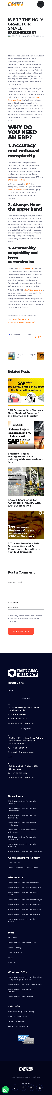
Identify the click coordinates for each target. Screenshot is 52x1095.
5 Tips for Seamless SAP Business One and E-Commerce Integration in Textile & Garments (24, 547)
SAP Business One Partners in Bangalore (22, 838)
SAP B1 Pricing (14, 947)
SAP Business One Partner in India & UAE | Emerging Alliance (25, 978)
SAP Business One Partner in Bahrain (21, 920)
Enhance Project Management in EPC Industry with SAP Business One (25, 458)
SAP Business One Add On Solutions (25, 984)
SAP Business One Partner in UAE (23, 883)
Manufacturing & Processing (21, 1011)
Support (12, 962)
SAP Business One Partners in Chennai (22, 802)
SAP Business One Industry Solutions (20, 990)
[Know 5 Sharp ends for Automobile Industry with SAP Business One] (26, 481)
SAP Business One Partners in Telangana (22, 831)
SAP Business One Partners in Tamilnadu (22, 816)
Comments (16, 335)
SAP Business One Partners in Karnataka (22, 845)
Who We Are (14, 863)
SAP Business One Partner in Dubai (24, 887)
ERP (28, 184)
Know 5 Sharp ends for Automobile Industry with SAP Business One (24, 503)
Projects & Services (17, 1021)
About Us (12, 938)
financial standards (17, 190)
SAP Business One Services (20, 996)
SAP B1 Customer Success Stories (23, 868)
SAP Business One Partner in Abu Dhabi (23, 893)
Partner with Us (15, 952)
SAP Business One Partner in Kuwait (25, 909)
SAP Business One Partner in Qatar (24, 914)
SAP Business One (16, 180)
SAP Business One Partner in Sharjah (25, 899)
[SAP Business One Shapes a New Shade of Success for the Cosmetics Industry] (26, 392)
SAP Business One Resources (22, 943)
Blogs (10, 957)
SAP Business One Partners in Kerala (25, 851)
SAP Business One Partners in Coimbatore (22, 809)
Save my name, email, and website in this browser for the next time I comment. (25, 619)
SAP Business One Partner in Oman (24, 904)
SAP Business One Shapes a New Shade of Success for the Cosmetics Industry (25, 413)
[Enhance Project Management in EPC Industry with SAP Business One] (26, 435)
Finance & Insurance (17, 1016)
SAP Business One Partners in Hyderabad (22, 823)
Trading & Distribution (18, 1026)
